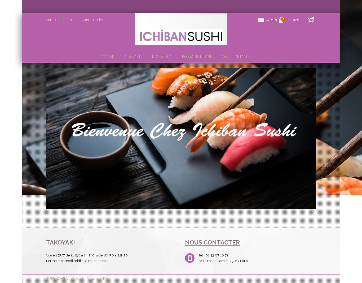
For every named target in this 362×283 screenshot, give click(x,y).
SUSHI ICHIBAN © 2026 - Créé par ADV (77, 279)
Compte (52, 20)
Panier (71, 20)
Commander (93, 20)
